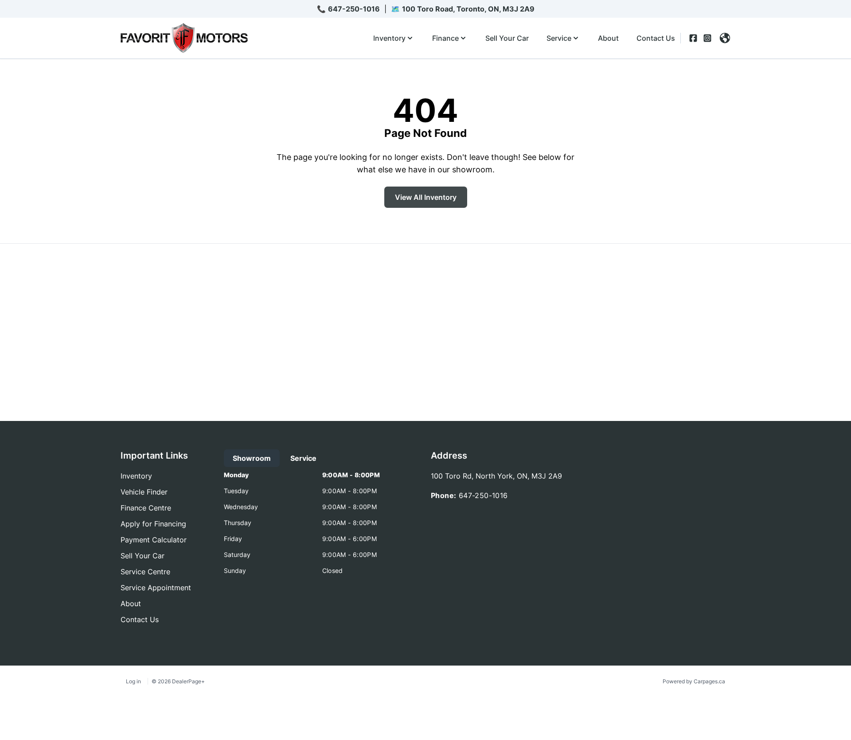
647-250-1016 (354, 8)
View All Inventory (426, 197)
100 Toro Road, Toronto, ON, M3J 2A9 (468, 8)
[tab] (252, 458)
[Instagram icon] (707, 38)
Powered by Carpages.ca (694, 681)
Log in (133, 681)
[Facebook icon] (693, 38)
